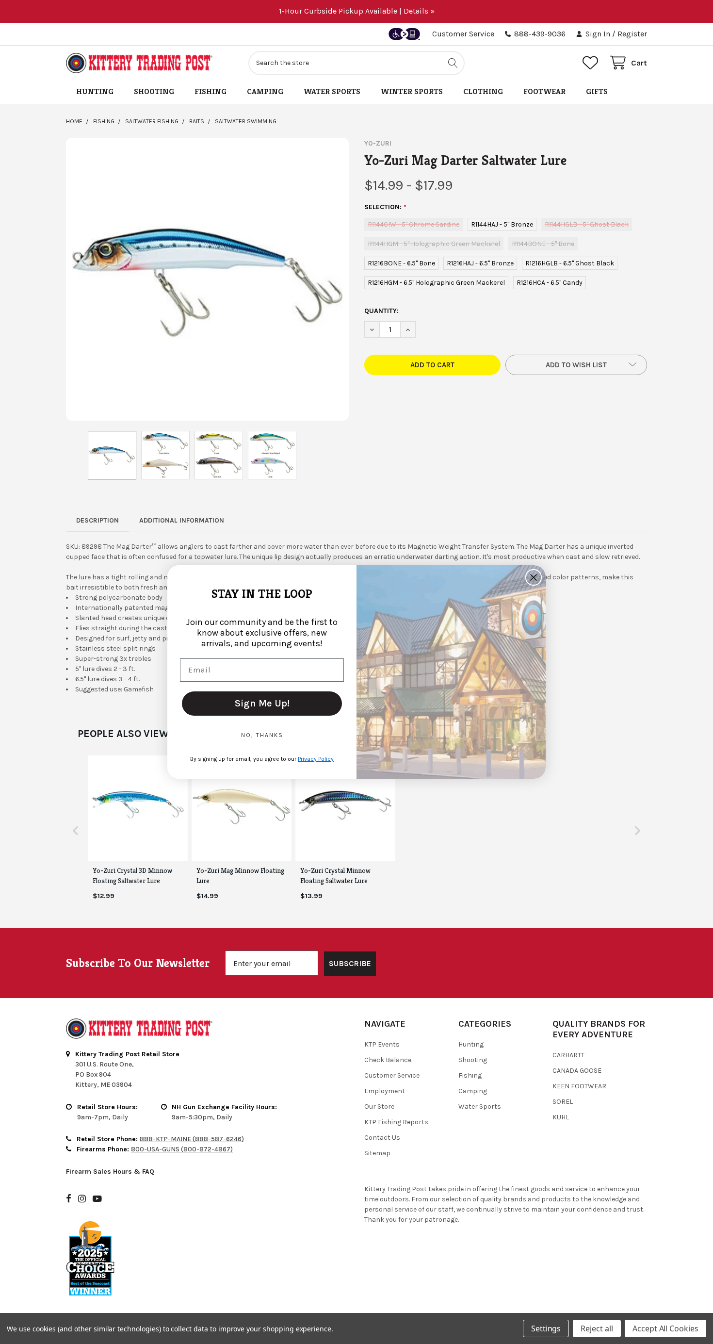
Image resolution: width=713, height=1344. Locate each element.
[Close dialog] (533, 577)
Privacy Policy (316, 758)
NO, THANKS (262, 735)
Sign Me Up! (262, 703)
